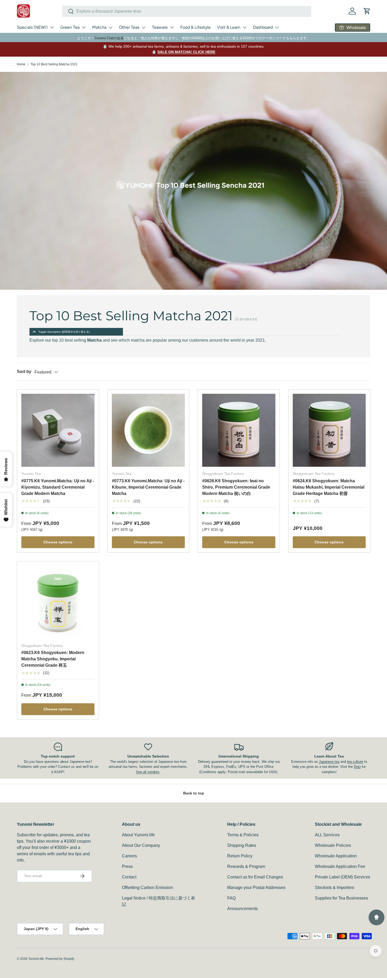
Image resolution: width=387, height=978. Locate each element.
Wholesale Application (336, 856)
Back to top (193, 793)
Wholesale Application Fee (340, 866)
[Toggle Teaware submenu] (172, 27)
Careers (129, 856)
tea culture (355, 762)
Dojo (357, 767)
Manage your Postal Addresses (256, 887)
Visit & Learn (228, 27)
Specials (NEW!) (32, 27)
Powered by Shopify (60, 959)
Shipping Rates (241, 845)
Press (127, 866)
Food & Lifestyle (195, 27)
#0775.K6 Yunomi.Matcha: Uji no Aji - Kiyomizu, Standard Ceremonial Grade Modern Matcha (57, 487)
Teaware (160, 27)
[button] (367, 11)
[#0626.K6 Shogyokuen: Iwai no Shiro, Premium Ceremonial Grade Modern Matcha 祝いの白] (238, 430)
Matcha (99, 27)
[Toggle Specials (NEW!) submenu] (52, 27)
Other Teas (129, 27)
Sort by (24, 371)
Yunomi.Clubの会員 (109, 38)
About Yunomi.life (138, 835)
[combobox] (186, 11)
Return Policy (239, 856)
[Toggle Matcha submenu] (110, 27)
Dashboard (263, 27)
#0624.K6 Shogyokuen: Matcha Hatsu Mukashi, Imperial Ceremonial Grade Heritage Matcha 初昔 (328, 487)
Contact (129, 877)
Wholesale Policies (333, 845)
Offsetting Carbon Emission (147, 887)
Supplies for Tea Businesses (341, 898)
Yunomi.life (36, 959)
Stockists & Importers (334, 887)
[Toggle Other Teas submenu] (143, 27)
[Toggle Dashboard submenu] (277, 27)
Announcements (242, 908)
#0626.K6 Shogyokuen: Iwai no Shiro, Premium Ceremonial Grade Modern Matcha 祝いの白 (236, 487)
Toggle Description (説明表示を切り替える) (64, 331)
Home (21, 64)
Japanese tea (329, 762)
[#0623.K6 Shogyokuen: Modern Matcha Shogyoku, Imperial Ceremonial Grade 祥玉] (58, 602)
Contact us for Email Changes (255, 877)
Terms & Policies (243, 835)
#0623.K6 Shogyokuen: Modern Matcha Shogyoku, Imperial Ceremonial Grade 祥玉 (52, 658)
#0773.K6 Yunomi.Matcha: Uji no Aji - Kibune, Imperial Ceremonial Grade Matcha (148, 487)
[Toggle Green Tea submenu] (84, 27)
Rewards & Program (246, 866)
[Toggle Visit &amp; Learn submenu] (244, 27)
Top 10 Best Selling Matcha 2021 (54, 64)
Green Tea (70, 27)
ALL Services (327, 835)
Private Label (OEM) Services (342, 877)
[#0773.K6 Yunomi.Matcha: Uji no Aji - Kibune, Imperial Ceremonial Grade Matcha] (148, 430)
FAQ (231, 898)
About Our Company (141, 845)
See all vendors (148, 772)
